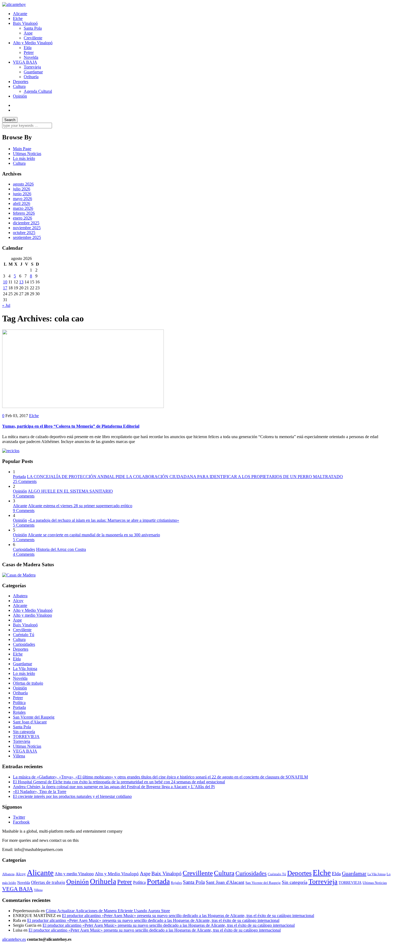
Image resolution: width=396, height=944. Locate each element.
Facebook (21, 822)
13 (21, 282)
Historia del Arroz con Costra (61, 549)
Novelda (31, 57)
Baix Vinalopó (25, 23)
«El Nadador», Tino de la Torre (39, 791)
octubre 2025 (24, 232)
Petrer (29, 52)
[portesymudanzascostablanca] (10, 450)
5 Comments (23, 525)
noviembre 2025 (27, 227)
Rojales (19, 712)
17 (5, 288)
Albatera (20, 595)
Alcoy (18, 600)
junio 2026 (22, 193)
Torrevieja (32, 67)
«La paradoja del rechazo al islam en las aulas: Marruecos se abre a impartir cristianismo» (103, 520)
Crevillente (33, 38)
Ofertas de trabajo (28, 683)
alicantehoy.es (14, 939)
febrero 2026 (24, 213)
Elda (28, 47)
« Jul (6, 305)
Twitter (19, 817)
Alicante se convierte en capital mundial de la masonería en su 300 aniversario (94, 535)
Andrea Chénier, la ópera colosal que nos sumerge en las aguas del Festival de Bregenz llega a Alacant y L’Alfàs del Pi (114, 786)
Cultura (19, 86)
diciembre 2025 (26, 223)
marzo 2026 (23, 208)
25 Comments (25, 481)
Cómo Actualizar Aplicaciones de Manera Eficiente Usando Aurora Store (108, 910)
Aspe (28, 33)
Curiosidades (24, 549)
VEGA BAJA (25, 62)
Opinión (20, 96)
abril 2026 (21, 203)
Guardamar (33, 72)
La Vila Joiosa (25, 668)
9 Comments (23, 496)
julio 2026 (21, 189)
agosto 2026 (23, 184)
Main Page (22, 148)
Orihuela (31, 76)
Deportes (20, 81)
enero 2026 (22, 218)
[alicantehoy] (14, 4)
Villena (19, 756)
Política (19, 702)
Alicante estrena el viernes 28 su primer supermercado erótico (80, 505)
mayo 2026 (22, 198)
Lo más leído (24, 158)
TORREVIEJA (26, 736)
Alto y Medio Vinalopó (33, 42)
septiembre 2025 (27, 237)
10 (5, 282)
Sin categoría (24, 731)
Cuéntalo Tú (23, 634)
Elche (18, 18)
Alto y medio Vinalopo (32, 615)
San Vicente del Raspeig (33, 717)
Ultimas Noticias (27, 153)
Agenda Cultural (38, 91)
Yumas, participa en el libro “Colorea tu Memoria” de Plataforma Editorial (70, 426)
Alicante (20, 13)
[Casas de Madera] (19, 575)
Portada (19, 476)
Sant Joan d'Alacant (30, 722)
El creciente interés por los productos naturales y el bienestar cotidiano (72, 796)
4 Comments (23, 554)
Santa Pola (33, 28)
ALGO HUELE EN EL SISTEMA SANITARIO (70, 491)
